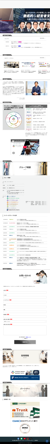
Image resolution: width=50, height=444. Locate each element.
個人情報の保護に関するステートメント (18, 440)
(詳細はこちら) (28, 337)
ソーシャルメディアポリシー (29, 440)
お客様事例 (36, 440)
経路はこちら (44, 201)
